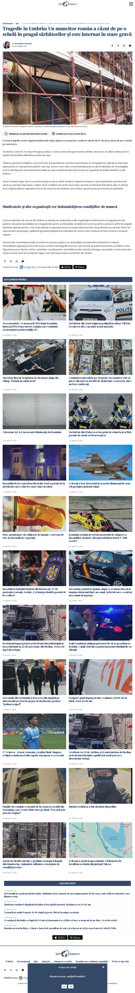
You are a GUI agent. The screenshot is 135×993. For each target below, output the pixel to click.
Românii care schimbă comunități (92, 961)
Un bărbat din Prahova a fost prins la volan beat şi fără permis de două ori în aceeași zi (100, 434)
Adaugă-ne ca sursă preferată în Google (28, 133)
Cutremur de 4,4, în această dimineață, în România (32, 432)
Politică (9, 961)
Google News (30, 266)
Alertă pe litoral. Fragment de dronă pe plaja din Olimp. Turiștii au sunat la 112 (31, 379)
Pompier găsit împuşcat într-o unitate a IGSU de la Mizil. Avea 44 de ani (98, 699)
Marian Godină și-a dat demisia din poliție (92, 806)
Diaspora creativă (63, 961)
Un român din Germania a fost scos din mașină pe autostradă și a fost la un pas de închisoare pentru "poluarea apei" (31, 701)
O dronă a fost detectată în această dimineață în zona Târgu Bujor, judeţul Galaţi (99, 485)
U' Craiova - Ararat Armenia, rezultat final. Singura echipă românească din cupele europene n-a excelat (33, 754)
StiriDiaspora (8, 23)
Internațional (23, 961)
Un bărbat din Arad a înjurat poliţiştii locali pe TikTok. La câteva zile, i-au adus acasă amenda (100, 325)
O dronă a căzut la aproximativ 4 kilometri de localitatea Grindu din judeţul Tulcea (95, 862)
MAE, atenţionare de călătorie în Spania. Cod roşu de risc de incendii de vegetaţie (33, 536)
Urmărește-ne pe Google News (71, 133)
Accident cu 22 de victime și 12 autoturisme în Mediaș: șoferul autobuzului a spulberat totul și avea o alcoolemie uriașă (100, 755)
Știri (17, 23)
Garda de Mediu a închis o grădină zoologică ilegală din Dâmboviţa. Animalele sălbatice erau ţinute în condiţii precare (32, 864)
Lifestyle (46, 961)
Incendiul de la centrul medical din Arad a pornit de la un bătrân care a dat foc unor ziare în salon (34, 485)
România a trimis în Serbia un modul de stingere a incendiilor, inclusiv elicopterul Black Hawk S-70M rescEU (98, 538)
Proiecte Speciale (120, 961)
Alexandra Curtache (23, 43)
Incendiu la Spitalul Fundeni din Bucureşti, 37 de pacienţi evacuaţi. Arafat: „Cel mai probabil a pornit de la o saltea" (34, 592)
